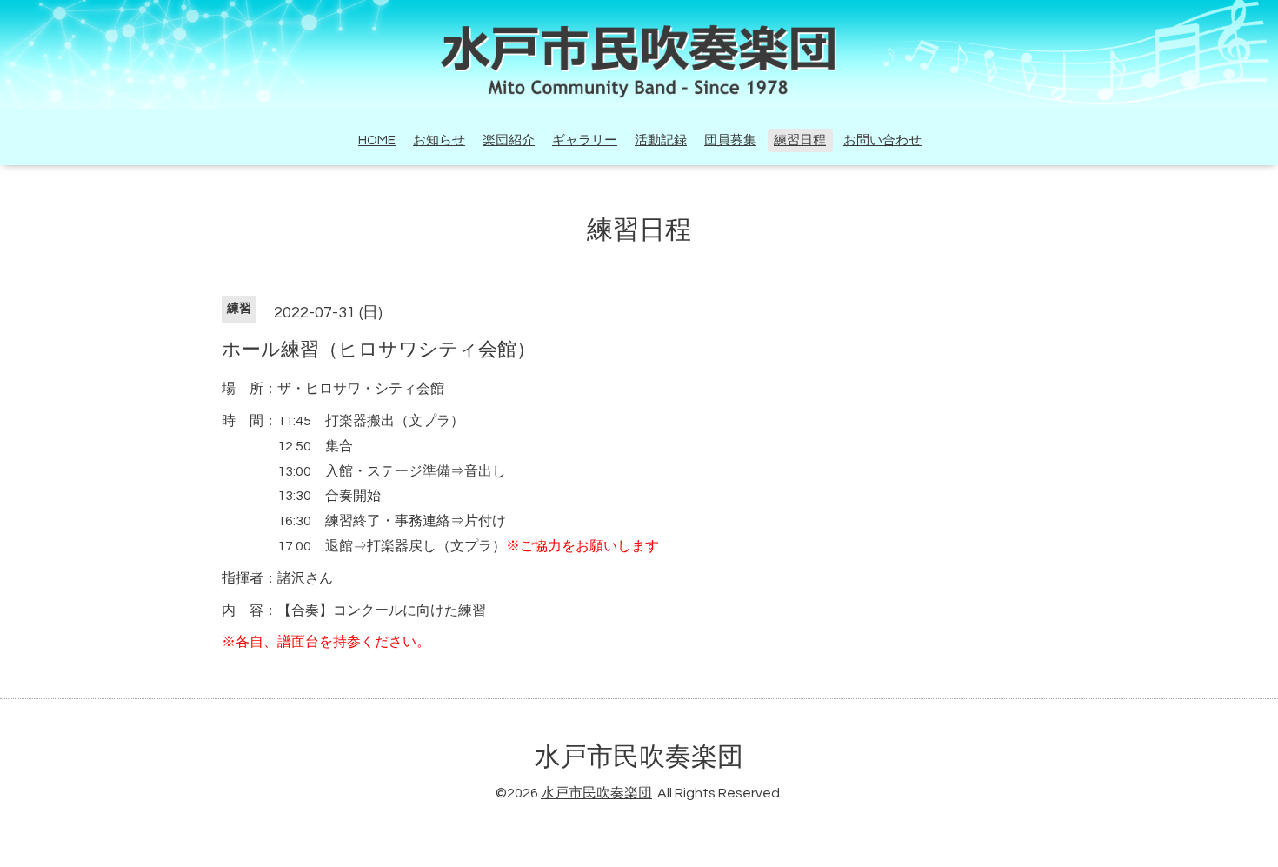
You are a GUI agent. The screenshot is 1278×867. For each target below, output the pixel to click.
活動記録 (661, 140)
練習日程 (800, 140)
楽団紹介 (509, 140)
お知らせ (439, 140)
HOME (377, 140)
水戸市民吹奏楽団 (639, 757)
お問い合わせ (882, 140)
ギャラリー (584, 140)
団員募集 (730, 140)
